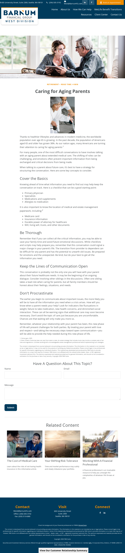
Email (66, 368)
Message (9, 385)
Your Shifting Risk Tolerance (61, 460)
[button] (55, 9)
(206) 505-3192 (55, 2)
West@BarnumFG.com (73, 3)
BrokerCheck (83, 525)
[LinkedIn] (85, 2)
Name (8, 368)
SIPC (90, 543)
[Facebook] (91, 2)
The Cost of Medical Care (22, 460)
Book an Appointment (112, 2)
